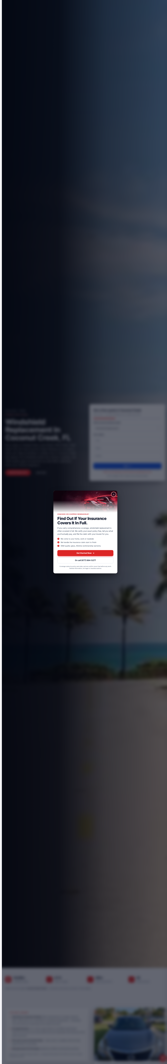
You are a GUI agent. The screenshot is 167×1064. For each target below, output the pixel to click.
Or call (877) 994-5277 (85, 560)
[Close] (113, 494)
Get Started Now (85, 553)
